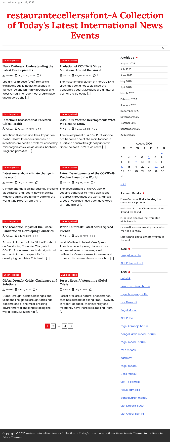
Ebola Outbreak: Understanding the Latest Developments (27, 68)
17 (122, 167)
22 (156, 167)
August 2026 (128, 63)
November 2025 (130, 117)
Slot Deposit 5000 (132, 406)
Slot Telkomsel (130, 382)
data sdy (126, 358)
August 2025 (128, 135)
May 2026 (126, 81)
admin (9, 75)
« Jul (123, 184)
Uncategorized (12, 60)
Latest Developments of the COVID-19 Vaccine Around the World (87, 175)
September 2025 (130, 129)
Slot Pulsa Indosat (132, 263)
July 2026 (126, 69)
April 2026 (126, 87)
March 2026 (127, 93)
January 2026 (128, 105)
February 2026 (129, 99)
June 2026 (126, 75)
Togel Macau (129, 310)
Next (70, 326)
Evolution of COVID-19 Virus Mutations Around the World (80, 68)
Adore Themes (12, 437)
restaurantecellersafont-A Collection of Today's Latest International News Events (85, 25)
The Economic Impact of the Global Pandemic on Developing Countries (28, 229)
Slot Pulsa (127, 318)
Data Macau (128, 374)
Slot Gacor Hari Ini (132, 414)
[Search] (163, 47)
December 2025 (130, 111)
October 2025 (128, 123)
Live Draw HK (129, 302)
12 (136, 162)
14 (64, 326)
